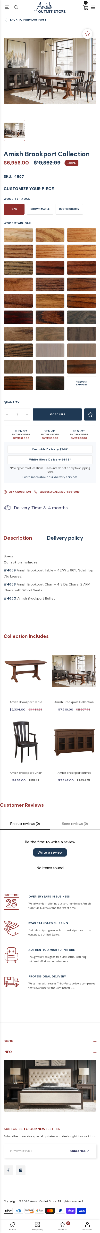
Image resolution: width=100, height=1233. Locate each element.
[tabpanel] (50, 71)
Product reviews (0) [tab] (25, 824)
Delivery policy (65, 538)
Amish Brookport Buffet (74, 773)
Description (18, 538)
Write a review (50, 852)
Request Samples (82, 383)
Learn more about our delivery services (50, 477)
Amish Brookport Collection (74, 702)
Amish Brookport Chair (26, 773)
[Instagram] (20, 1170)
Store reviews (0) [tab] (75, 824)
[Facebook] (8, 1170)
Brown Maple (40, 209)
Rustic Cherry (69, 209)
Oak (14, 209)
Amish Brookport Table (26, 702)
